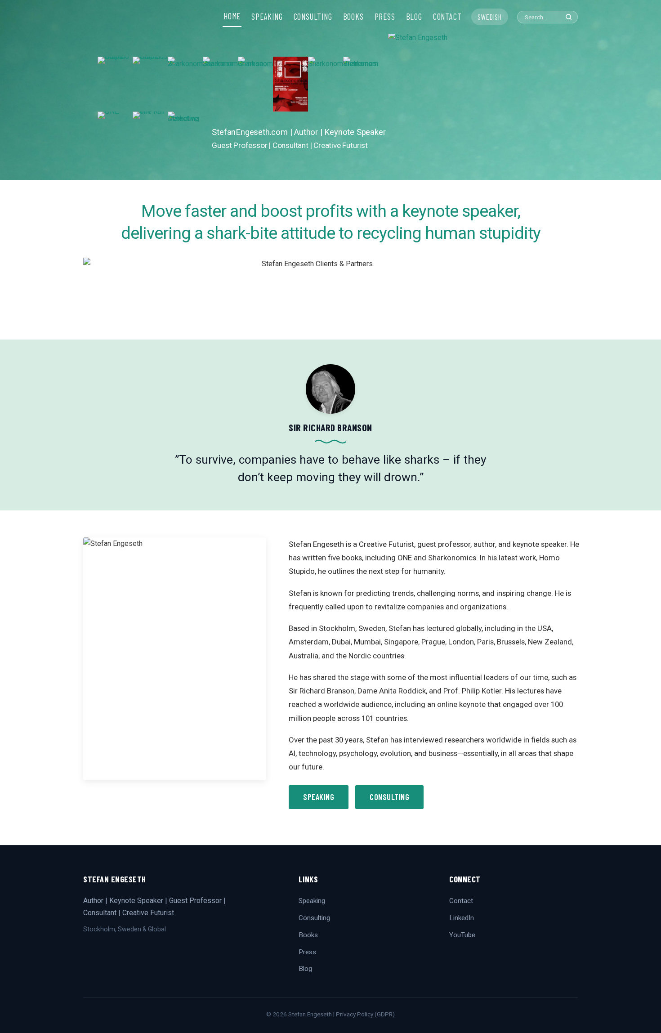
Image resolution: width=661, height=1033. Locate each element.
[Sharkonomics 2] (185, 84)
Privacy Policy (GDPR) (365, 1014)
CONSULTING (313, 17)
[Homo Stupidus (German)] (150, 84)
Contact (461, 901)
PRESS (385, 17)
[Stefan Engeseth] (475, 105)
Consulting (389, 797)
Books (308, 935)
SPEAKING (266, 17)
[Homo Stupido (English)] (115, 84)
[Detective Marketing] (185, 139)
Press (307, 952)
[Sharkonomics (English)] (325, 84)
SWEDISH (490, 16)
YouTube (462, 935)
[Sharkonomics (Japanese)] (220, 84)
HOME (232, 16)
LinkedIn (461, 918)
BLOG (414, 17)
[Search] (568, 17)
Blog (305, 969)
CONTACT (447, 17)
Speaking (318, 797)
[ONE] (115, 139)
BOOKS (353, 17)
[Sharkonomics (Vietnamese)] (360, 84)
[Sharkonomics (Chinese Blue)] (255, 84)
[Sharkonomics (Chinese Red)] (290, 84)
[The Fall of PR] (150, 139)
